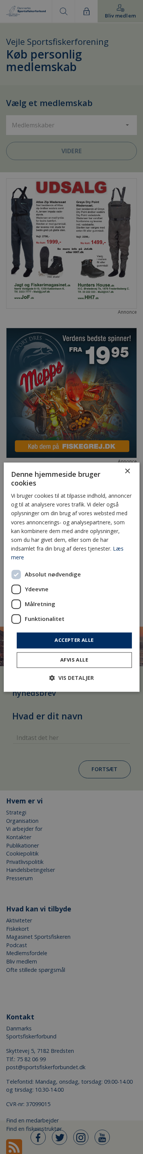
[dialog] (71, 577)
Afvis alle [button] (74, 659)
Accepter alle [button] (74, 640)
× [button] (127, 471)
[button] (71, 677)
